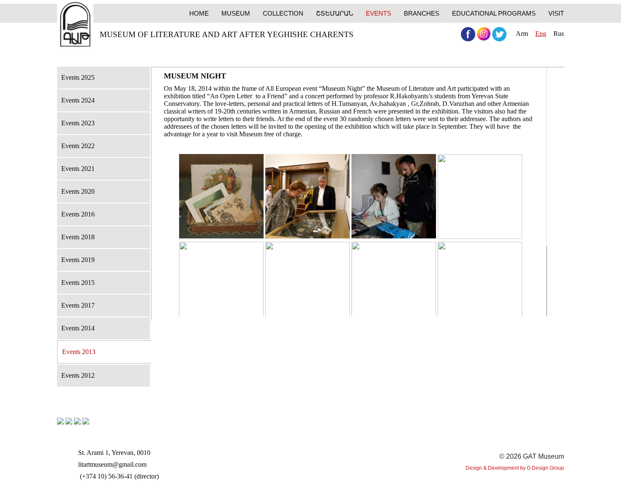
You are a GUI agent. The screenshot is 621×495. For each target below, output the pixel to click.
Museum (235, 13)
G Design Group (545, 468)
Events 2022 (78, 145)
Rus (558, 33)
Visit (556, 13)
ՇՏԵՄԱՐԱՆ (334, 13)
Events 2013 (78, 351)
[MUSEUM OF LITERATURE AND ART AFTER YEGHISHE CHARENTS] (75, 25)
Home (199, 13)
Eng (540, 33)
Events (378, 13)
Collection (283, 13)
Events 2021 (78, 168)
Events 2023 (78, 123)
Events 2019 (78, 259)
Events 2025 (78, 77)
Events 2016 (78, 214)
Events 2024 (78, 100)
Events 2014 (78, 328)
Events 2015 (78, 282)
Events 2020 (78, 191)
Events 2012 (78, 375)
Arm (522, 33)
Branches (421, 13)
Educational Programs (494, 13)
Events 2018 (78, 237)
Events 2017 (78, 305)
